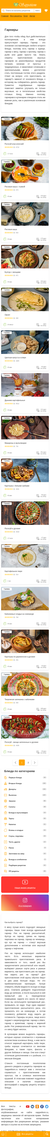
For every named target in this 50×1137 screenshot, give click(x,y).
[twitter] (47, 1108)
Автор (32, 16)
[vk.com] (32, 1108)
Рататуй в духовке (12, 529)
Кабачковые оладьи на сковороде (19, 614)
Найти (37, 10)
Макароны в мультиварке (16, 443)
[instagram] (23, 1108)
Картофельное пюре (13, 571)
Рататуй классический (14, 144)
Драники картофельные (15, 400)
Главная (4, 16)
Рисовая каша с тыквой (15, 187)
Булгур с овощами (12, 272)
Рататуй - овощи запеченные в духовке (21, 742)
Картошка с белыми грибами (17, 486)
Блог (26, 16)
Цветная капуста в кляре (15, 358)
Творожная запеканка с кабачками (19, 699)
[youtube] (28, 1108)
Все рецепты (16, 16)
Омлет (7, 315)
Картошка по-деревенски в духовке (20, 657)
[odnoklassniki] (37, 1108)
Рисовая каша (11, 229)
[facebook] (42, 1108)
